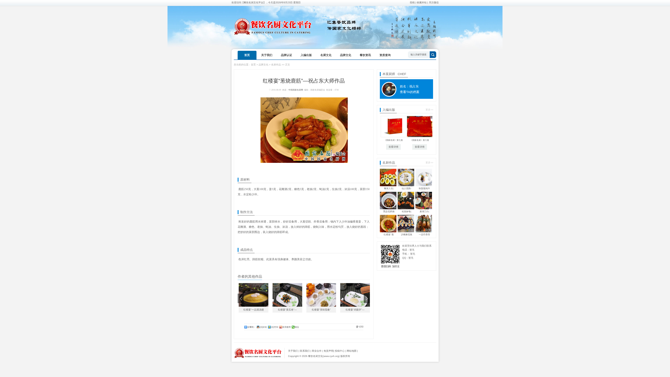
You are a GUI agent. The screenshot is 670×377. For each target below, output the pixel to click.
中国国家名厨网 (295, 90)
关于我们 (293, 350)
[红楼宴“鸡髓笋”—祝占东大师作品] (355, 295)
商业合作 (317, 350)
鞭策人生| (389, 188)
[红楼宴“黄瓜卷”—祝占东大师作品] (287, 295)
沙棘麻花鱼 (406, 234)
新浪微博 (286, 327)
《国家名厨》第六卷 (419, 140)
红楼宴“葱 (389, 234)
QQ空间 (274, 327)
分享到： (251, 327)
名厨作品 (276, 64)
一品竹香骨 (424, 234)
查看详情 (393, 147)
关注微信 (434, 2)
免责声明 (328, 350)
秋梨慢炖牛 (424, 188)
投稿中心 (340, 350)
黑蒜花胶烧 (388, 211)
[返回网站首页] (258, 357)
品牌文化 (263, 64)
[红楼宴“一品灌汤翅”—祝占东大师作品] (253, 295)
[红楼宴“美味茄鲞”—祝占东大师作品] (321, 295)
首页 (253, 64)
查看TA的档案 (409, 92)
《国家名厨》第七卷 (393, 140)
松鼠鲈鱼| (406, 211)
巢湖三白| (424, 211)
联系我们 (305, 350)
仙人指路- (406, 188)
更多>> (429, 109)
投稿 (412, 2)
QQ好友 (263, 327)
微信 (297, 327)
